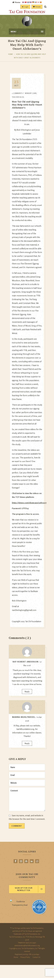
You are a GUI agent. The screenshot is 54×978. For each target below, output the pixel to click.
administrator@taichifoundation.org (27, 945)
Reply (27, 691)
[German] (33, 2)
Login (26, 7)
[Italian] (36, 2)
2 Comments (17, 93)
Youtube (26, 861)
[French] (31, 2)
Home (10, 54)
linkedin (32, 861)
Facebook (15, 861)
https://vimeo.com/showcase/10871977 (29, 502)
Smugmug (37, 861)
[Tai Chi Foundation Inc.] (27, 12)
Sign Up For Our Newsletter (23, 889)
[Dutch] (28, 2)
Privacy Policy (25, 957)
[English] (23, 2)
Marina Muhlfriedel (23, 717)
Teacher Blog (18, 97)
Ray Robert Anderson (25, 661)
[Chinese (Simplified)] (26, 2)
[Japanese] (38, 2)
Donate (38, 7)
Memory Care (31, 93)
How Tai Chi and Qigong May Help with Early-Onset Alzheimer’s (27, 104)
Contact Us (36, 957)
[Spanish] (41, 2)
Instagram (21, 861)
